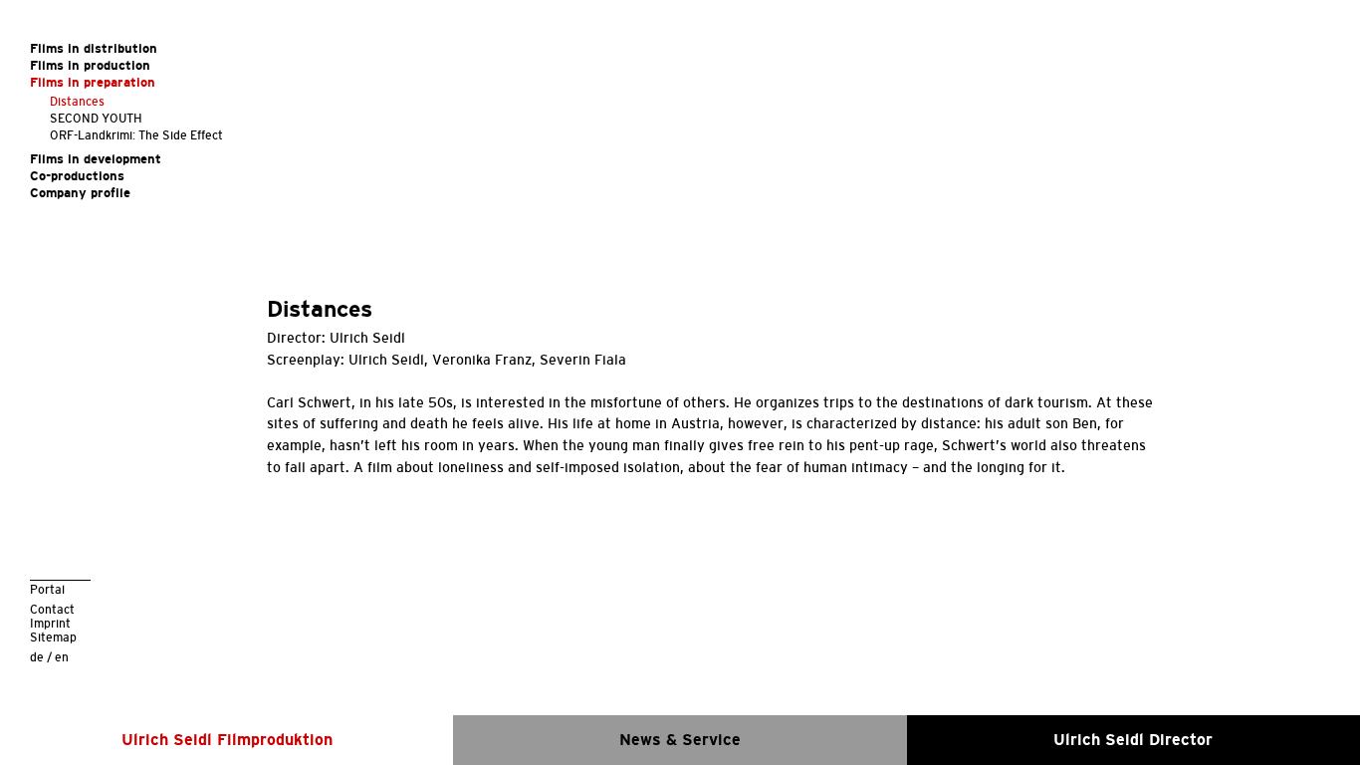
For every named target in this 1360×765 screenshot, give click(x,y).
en (62, 656)
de (37, 656)
